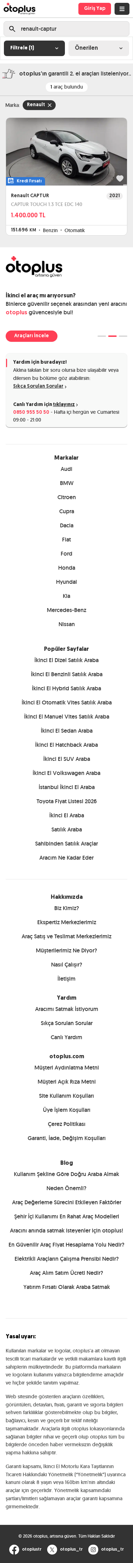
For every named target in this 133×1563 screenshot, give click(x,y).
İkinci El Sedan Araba (67, 730)
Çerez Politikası (66, 1124)
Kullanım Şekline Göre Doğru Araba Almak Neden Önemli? (66, 1181)
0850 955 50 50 (31, 412)
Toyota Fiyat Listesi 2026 (67, 801)
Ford (66, 553)
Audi (66, 469)
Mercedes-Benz (66, 610)
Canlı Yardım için (44, 404)
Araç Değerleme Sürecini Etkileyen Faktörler (66, 1202)
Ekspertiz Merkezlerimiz (66, 922)
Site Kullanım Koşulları (66, 1095)
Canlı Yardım (66, 1037)
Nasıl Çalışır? (66, 964)
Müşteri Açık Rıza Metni (67, 1081)
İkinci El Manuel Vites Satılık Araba (66, 716)
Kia (66, 596)
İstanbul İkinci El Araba (67, 787)
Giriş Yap (94, 8)
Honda (66, 567)
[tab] (102, 336)
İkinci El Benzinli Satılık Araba (66, 674)
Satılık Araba (66, 829)
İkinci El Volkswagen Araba (66, 773)
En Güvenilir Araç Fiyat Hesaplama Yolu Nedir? (66, 1244)
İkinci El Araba (66, 815)
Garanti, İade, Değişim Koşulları (67, 1138)
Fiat (66, 539)
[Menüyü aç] (122, 9)
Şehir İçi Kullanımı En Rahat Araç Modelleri (66, 1216)
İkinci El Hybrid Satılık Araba (66, 688)
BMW (66, 483)
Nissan (67, 624)
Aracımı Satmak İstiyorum (66, 1009)
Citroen (66, 497)
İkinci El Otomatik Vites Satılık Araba (67, 702)
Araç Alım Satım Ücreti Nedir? (66, 1273)
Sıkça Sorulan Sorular (38, 386)
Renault (36, 105)
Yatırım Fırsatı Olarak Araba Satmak (66, 1287)
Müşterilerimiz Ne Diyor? (66, 950)
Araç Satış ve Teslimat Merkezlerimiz (66, 936)
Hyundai (66, 582)
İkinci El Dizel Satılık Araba (66, 660)
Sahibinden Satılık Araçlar (66, 843)
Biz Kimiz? (66, 908)
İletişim (66, 978)
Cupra (66, 511)
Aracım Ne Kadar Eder (66, 857)
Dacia (66, 525)
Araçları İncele (31, 336)
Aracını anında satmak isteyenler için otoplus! (66, 1230)
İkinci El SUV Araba (66, 759)
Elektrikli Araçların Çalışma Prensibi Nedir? (67, 1258)
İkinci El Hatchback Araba (66, 745)
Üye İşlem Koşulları (66, 1110)
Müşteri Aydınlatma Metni (66, 1067)
